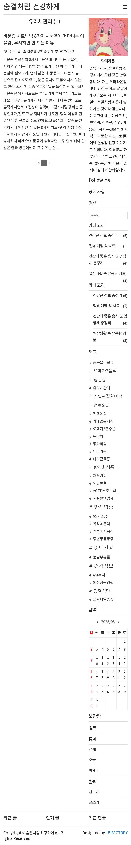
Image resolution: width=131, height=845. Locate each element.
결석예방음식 (103, 531)
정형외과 (102, 405)
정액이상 (100, 414)
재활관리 (100, 476)
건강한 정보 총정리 (40, 51)
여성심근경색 (103, 583)
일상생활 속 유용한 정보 (108, 275)
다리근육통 (101, 459)
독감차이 (100, 437)
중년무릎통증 (103, 539)
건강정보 (103, 566)
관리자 (94, 792)
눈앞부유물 (101, 557)
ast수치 (99, 575)
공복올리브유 (103, 363)
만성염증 (103, 507)
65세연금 (100, 516)
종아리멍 (100, 444)
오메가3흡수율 (104, 429)
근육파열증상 (103, 599)
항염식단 (102, 591)
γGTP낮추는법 (104, 491)
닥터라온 (100, 452)
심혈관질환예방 (108, 396)
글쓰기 (94, 803)
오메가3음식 (105, 371)
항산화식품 (104, 467)
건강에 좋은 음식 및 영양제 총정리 (108, 260)
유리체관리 (101, 388)
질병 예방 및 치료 (108, 246)
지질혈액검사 (103, 498)
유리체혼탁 (101, 524)
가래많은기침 (103, 421)
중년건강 (103, 548)
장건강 (100, 380)
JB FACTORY (117, 833)
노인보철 (100, 483)
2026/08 (108, 621)
